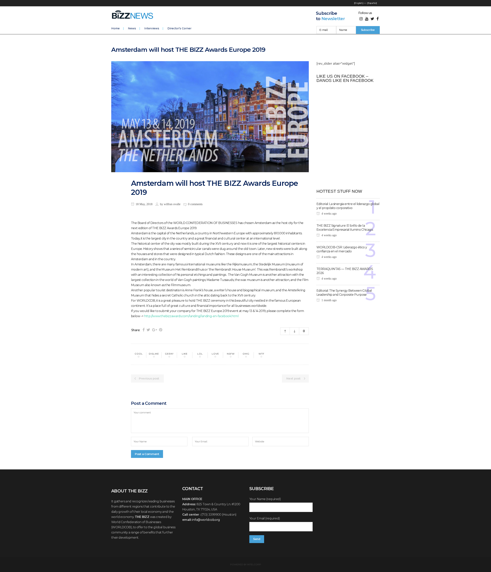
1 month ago (329, 300)
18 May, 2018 (143, 204)
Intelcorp (254, 564)
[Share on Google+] (154, 330)
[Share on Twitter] (148, 330)
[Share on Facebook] (144, 330)
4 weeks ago (329, 213)
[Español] (372, 3)
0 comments (195, 204)
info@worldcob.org (206, 520)
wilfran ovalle (172, 204)
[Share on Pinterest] (160, 330)
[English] (358, 3)
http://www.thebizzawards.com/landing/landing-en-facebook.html (191, 316)
